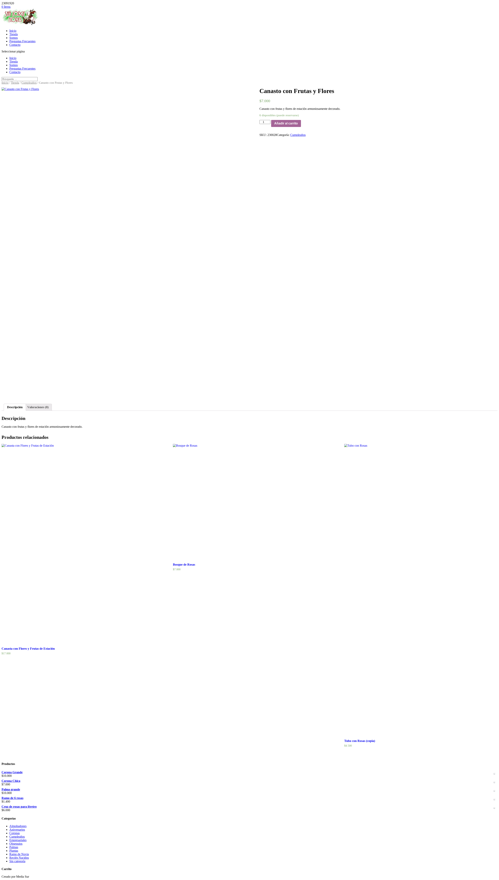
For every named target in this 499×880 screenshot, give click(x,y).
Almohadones (18, 826)
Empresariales (18, 840)
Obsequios (15, 843)
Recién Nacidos (19, 857)
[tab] (15, 407)
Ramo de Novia (19, 854)
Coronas (14, 833)
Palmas (13, 847)
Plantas (13, 850)
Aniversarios (17, 829)
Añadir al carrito (286, 123)
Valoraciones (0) (38, 407)
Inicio (12, 30)
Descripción (15, 407)
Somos (13, 37)
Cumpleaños (29, 82)
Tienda (13, 34)
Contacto (14, 44)
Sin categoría (17, 861)
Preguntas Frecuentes (22, 41)
